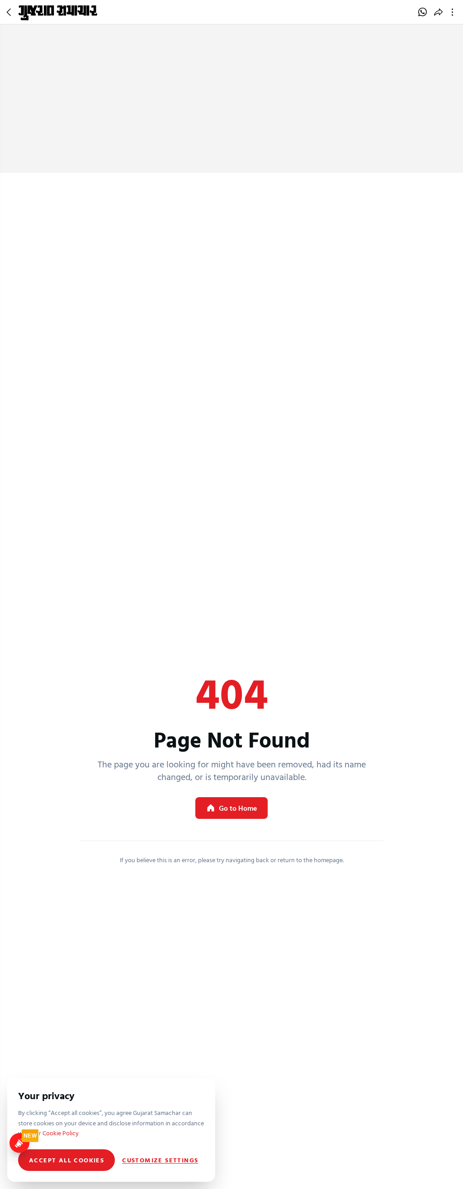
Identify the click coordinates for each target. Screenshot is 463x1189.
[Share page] (438, 12)
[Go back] (10, 12)
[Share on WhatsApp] (422, 12)
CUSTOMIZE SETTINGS (160, 1160)
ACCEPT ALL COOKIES (66, 1160)
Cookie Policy (61, 1133)
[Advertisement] (231, 105)
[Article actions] (454, 12)
